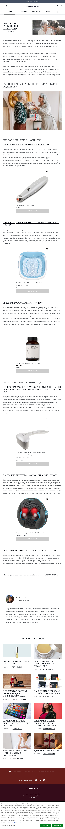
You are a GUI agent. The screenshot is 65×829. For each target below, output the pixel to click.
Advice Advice (17, 17)
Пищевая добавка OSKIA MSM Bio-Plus (23, 303)
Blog (10, 17)
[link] (57, 6)
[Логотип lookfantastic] (32, 6)
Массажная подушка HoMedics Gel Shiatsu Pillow (30, 475)
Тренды (48, 11)
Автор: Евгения (49, 729)
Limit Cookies (57, 825)
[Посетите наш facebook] (36, 780)
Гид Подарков (22, 11)
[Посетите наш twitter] (40, 780)
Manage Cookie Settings (8, 825)
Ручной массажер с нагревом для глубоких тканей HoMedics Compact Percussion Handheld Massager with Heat (32, 389)
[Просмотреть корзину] (62, 6)
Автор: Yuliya (48, 697)
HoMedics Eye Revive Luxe (25, 205)
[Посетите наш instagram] (44, 780)
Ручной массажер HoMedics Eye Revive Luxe (26, 145)
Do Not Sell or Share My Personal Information (32, 796)
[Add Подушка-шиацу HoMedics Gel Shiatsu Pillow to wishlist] (47, 499)
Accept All (45, 825)
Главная (4, 17)
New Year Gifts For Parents (37, 17)
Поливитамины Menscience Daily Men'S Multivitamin (30, 551)
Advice (25, 17)
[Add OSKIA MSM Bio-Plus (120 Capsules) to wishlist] (47, 330)
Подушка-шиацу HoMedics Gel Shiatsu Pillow (31, 533)
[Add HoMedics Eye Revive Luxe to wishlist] (47, 171)
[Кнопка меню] (2, 6)
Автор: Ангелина (19, 699)
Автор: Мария (17, 667)
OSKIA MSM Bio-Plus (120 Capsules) (28, 363)
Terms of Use (21, 822)
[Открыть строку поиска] (6, 6)
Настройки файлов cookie (32, 794)
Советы (10, 11)
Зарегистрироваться (46, 772)
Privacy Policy (11, 822)
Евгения (21, 597)
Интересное (36, 11)
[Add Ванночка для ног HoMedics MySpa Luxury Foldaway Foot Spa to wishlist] (47, 249)
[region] (32, 815)
